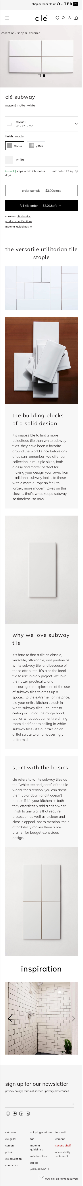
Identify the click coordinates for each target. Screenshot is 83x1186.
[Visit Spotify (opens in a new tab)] (28, 1109)
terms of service (33, 1087)
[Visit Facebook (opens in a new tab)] (21, 1109)
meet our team (38, 1156)
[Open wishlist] (54, 18)
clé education (13, 1154)
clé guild (10, 1135)
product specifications (18, 218)
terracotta (59, 1128)
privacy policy (13, 1087)
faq (31, 1138)
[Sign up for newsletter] (39, 1100)
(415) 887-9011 (38, 1169)
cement (57, 1135)
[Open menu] (7, 18)
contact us (11, 1161)
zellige (33, 1162)
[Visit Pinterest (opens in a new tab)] (14, 1109)
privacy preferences (57, 1087)
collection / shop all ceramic (20, 33)
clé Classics (24, 213)
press (8, 1148)
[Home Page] (40, 18)
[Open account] (66, 18)
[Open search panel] (60, 18)
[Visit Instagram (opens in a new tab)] (8, 1109)
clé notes (10, 1128)
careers (9, 1141)
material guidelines (17, 224)
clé (49, 1178)
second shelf (61, 1141)
